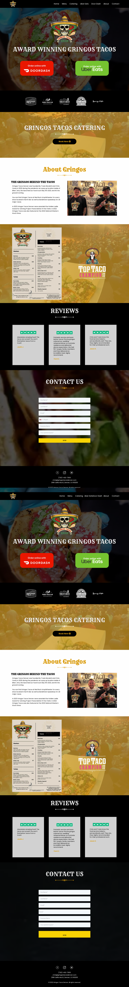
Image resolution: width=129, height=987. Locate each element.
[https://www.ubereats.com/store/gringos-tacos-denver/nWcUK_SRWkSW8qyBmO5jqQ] (92, 68)
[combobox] (41, 419)
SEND (64, 935)
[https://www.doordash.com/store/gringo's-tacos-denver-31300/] (37, 68)
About (106, 4)
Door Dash (96, 4)
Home (56, 4)
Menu (64, 4)
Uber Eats (84, 4)
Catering (73, 4)
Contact (115, 4)
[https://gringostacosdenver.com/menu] (37, 263)
